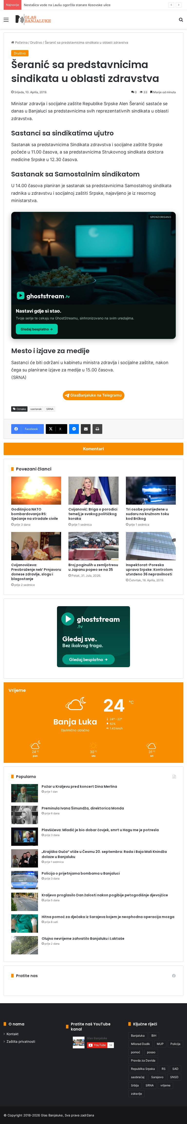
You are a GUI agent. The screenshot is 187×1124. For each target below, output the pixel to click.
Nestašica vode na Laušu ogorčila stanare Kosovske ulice (67, 5)
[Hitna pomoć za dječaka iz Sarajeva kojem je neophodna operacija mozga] (24, 923)
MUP (160, 1044)
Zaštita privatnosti (21, 1041)
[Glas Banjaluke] (33, 19)
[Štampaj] (97, 429)
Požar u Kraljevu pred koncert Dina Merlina (79, 786)
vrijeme (165, 1085)
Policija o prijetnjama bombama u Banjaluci (81, 873)
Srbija (135, 1085)
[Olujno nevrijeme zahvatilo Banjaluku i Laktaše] (24, 945)
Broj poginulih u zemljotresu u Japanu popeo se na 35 (93, 567)
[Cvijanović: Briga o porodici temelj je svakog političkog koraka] (93, 491)
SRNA (49, 409)
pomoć (135, 1052)
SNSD (174, 1077)
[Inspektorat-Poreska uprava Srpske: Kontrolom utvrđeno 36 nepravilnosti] (151, 546)
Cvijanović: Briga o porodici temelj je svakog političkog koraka (92, 514)
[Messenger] (74, 429)
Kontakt (13, 1034)
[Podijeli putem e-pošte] (86, 429)
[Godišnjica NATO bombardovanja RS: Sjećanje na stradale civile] (36, 491)
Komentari (93, 448)
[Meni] (6, 21)
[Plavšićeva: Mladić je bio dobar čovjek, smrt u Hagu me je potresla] (24, 837)
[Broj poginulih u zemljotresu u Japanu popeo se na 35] (93, 546)
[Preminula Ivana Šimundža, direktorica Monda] (24, 815)
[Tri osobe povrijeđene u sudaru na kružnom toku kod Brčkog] (151, 491)
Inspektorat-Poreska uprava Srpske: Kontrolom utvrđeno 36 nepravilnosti (149, 569)
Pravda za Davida (143, 1060)
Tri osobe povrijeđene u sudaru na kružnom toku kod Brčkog (147, 514)
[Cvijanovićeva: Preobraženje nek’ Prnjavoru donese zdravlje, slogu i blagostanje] (36, 546)
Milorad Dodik (140, 1044)
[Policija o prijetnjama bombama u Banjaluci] (24, 880)
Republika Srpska (143, 1069)
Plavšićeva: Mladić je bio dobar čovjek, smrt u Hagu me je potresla (100, 830)
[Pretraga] (180, 21)
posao (151, 1052)
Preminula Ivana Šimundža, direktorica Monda (83, 808)
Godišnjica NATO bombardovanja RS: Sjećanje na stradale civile (34, 514)
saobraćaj (137, 1077)
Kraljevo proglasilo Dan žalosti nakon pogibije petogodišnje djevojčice (105, 895)
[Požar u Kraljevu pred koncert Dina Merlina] (24, 793)
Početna (21, 42)
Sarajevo (157, 1077)
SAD (175, 1069)
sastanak (36, 409)
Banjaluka (138, 1035)
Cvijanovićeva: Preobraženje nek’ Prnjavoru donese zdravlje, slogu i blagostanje (36, 571)
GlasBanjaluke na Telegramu (96, 395)
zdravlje (136, 1093)
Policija (175, 1044)
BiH (153, 1035)
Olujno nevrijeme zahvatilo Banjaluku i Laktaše (83, 938)
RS (164, 1069)
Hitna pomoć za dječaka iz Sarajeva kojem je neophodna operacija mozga (108, 916)
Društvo (36, 42)
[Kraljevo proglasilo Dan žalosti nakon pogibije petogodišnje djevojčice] (24, 902)
